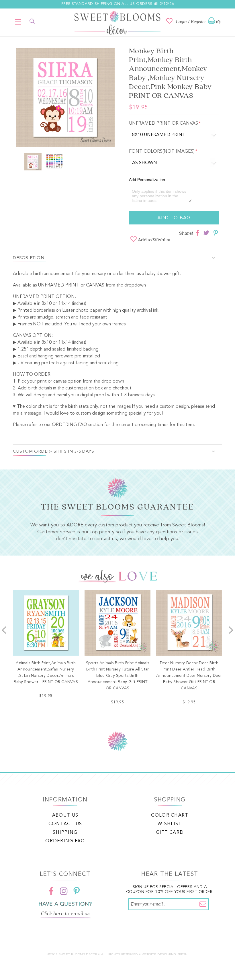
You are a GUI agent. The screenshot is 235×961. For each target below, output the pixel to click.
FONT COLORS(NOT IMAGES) (163, 151)
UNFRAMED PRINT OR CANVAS (164, 123)
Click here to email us (65, 913)
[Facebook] (51, 891)
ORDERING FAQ (69, 425)
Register (198, 22)
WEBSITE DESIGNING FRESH (165, 954)
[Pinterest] (76, 891)
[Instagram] (64, 891)
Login (181, 22)
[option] (65, 98)
